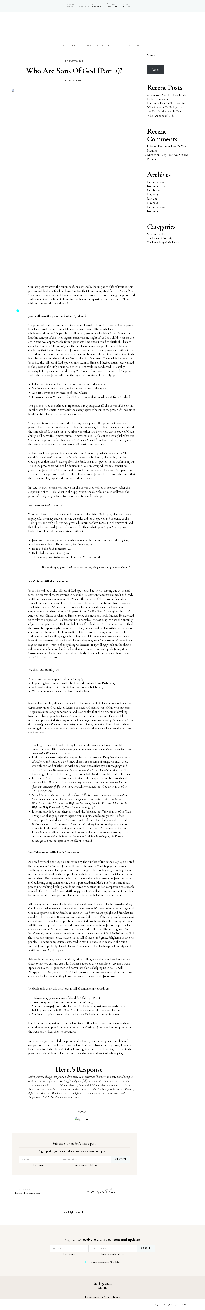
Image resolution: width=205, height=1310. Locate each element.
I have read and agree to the (105, 1262)
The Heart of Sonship (74, 61)
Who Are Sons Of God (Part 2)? (165, 107)
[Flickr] (178, 5)
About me (111, 5)
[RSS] (189, 5)
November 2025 (156, 186)
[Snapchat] (182, 5)
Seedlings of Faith (157, 234)
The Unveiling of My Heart (163, 242)
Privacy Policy (115, 1262)
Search (151, 55)
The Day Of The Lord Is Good (165, 111)
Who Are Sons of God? (160, 115)
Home (70, 5)
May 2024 (152, 194)
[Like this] (15, 312)
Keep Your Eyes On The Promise (166, 103)
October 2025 (155, 190)
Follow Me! (102, 1288)
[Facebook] (173, 5)
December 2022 (156, 207)
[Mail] (185, 5)
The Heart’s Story (90, 5)
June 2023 (152, 198)
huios (150, 146)
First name (39, 1165)
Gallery (127, 5)
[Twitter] (175, 5)
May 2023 (152, 202)
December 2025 (156, 182)
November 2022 (156, 211)
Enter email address (85, 1165)
